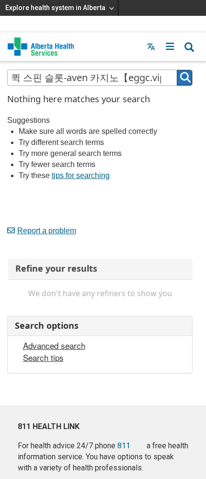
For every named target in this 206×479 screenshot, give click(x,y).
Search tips (43, 357)
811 (123, 445)
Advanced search (54, 345)
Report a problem (46, 231)
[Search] (184, 77)
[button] (170, 46)
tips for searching (81, 175)
